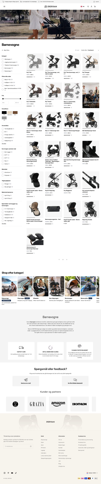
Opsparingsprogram (46, 458)
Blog (59, 463)
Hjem (42, 442)
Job (59, 461)
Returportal (81, 450)
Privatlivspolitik (82, 445)
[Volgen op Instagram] (5, 473)
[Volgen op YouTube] (12, 473)
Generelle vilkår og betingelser (86, 447)
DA (83, 6)
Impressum (61, 442)
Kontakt (60, 447)
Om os (60, 439)
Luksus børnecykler (46, 455)
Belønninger (61, 445)
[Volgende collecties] (96, 286)
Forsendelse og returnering (85, 439)
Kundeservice (82, 442)
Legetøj (43, 450)
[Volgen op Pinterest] (8, 473)
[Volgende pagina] (66, 259)
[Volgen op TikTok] (16, 473)
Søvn (42, 445)
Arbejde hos (61, 466)
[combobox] (82, 6)
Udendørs (43, 453)
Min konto (61, 453)
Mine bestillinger (62, 455)
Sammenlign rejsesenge (64, 458)
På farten (43, 447)
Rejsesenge (44, 439)
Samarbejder (61, 450)
